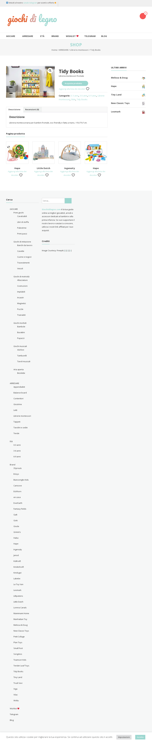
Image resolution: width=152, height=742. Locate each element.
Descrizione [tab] (14, 109)
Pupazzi (20, 338)
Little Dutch (43, 168)
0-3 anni (74, 95)
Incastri (20, 297)
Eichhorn (17, 491)
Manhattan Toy (20, 619)
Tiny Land (18, 677)
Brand (55, 36)
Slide (73, 99)
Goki (16, 520)
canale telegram (30, 2)
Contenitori (18, 398)
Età (42, 36)
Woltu (16, 700)
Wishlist (71, 36)
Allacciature (22, 280)
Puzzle (20, 309)
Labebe (17, 578)
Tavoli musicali (23, 361)
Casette (20, 251)
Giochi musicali (20, 346)
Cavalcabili (22, 216)
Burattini (21, 332)
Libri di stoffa (23, 222)
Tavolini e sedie (21, 427)
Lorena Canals (20, 607)
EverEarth (18, 503)
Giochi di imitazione (22, 241)
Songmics (18, 654)
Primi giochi (19, 212)
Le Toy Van (18, 584)
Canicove (18, 485)
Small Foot (18, 648)
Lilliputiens (18, 596)
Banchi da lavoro (24, 245)
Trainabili (21, 315)
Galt (15, 514)
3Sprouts (18, 468)
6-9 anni (92, 95)
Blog (104, 36)
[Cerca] (68, 200)
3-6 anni (83, 95)
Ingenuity (69, 168)
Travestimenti (23, 262)
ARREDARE (27, 36)
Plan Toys (18, 642)
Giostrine (18, 404)
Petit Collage (19, 636)
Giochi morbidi (20, 323)
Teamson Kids (20, 659)
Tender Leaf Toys (21, 665)
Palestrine (21, 227)
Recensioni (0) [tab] (32, 109)
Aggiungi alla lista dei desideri (72, 89)
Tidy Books (82, 99)
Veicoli (20, 268)
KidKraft (17, 561)
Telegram (90, 36)
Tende (16, 433)
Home (54, 50)
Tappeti (17, 421)
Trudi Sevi (18, 683)
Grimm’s (17, 532)
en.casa (17, 497)
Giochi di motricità (21, 276)
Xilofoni (20, 349)
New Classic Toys (21, 630)
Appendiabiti (19, 387)
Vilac (16, 694)
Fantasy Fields (20, 508)
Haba (16, 538)
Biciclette (21, 373)
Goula (16, 526)
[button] (50, 70)
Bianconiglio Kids (21, 479)
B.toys (16, 474)
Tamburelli (22, 355)
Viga (15, 689)
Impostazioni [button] (124, 737)
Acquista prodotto (73, 83)
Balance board (20, 392)
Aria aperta (19, 369)
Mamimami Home (21, 613)
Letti (15, 410)
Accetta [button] (140, 737)
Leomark (17, 590)
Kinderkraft (19, 567)
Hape (17, 168)
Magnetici (21, 303)
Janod (16, 555)
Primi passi (22, 233)
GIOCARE (10, 36)
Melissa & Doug (20, 625)
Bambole (21, 326)
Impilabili (21, 291)
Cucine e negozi (24, 257)
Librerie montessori (79, 50)
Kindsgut (17, 572)
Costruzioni (22, 286)
